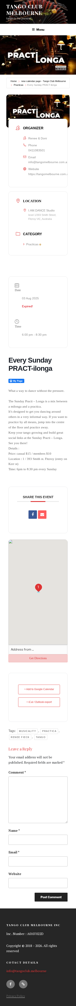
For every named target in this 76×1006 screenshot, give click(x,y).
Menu (40, 29)
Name (14, 830)
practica (49, 731)
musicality (27, 731)
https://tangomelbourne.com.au (49, 174)
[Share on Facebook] (32, 514)
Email (13, 852)
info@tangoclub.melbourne (26, 971)
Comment (17, 772)
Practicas (18, 85)
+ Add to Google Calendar (39, 689)
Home (14, 81)
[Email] (42, 514)
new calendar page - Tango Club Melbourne (43, 81)
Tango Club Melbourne (24, 9)
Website (14, 874)
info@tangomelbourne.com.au (48, 162)
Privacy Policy (15, 996)
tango (41, 737)
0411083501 (36, 150)
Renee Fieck (20, 737)
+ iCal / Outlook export (39, 702)
